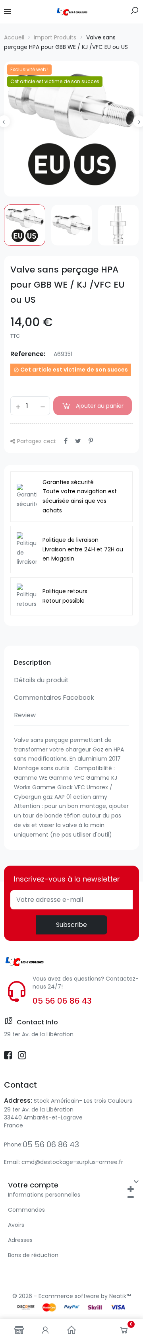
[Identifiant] (45, 1331)
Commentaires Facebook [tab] (54, 697)
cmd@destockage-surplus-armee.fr (72, 1162)
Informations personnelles (44, 1195)
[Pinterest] (91, 441)
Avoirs (16, 1225)
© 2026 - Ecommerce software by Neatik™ (71, 1296)
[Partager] (66, 441)
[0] (124, 1332)
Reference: (27, 353)
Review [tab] (25, 715)
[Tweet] (78, 441)
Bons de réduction (33, 1255)
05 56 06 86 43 (62, 1000)
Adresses (20, 1240)
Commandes (26, 1210)
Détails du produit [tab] (41, 680)
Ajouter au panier (100, 406)
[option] (71, 129)
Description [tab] (32, 662)
